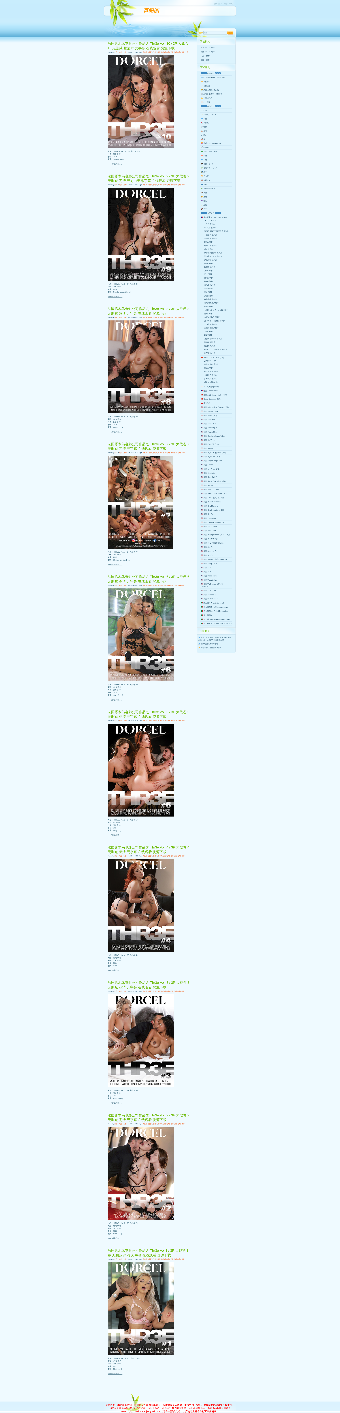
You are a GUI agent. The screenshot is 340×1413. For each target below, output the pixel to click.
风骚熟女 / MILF (209, 115)
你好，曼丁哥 (208, 164)
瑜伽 (205, 205)
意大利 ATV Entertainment (213, 603)
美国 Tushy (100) (210, 564)
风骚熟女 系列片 (210, 260)
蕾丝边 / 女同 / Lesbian (212, 143)
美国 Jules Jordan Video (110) (214, 494)
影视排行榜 (207, 98)
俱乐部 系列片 (209, 285)
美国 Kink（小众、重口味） (214, 498)
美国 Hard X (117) (210, 477)
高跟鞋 (206, 123)
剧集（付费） (206, 60)
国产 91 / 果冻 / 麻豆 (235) (213, 358)
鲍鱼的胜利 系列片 (211, 364)
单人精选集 (208, 249)
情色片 (145, 52)
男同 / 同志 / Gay (210, 152)
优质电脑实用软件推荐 (209, 644)
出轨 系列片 (208, 368)
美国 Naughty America (212, 502)
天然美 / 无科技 (209, 189)
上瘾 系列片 (208, 332)
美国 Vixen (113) (209, 595)
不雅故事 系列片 (210, 235)
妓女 (205, 139)
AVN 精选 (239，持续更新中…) (215, 78)
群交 (205, 172)
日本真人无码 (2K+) (211, 387)
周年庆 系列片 (209, 353)
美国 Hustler (208, 485)
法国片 (150, 52)
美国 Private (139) (210, 527)
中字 (186, 52)
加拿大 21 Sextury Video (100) (215, 395)
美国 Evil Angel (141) (211, 469)
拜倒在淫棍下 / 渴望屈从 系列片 (216, 231)
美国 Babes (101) (210, 415)
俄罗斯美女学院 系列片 (213, 253)
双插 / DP (207, 180)
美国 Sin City (208, 555)
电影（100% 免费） (208, 48)
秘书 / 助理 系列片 (211, 303)
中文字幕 (206, 102)
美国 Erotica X (209, 465)
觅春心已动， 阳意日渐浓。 (224, 4)
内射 (205, 160)
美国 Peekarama (209, 518)
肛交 (205, 119)
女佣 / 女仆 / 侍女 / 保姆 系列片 (216, 310)
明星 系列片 (208, 306)
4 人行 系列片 (209, 224)
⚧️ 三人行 (205, 176)
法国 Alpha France (210, 391)
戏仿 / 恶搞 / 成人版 (211, 90)
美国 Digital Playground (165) (214, 452)
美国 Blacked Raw (210, 432)
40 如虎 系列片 (210, 228)
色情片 (155, 52)
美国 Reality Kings (210, 539)
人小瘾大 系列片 (210, 324)
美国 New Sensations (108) (213, 510)
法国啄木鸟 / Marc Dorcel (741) (215, 217)
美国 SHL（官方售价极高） (214, 543)
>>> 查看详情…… (115, 164)
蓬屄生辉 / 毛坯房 (210, 168)
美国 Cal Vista (208, 440)
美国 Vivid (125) (209, 591)
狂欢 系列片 (208, 292)
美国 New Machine (210, 506)
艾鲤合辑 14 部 (210, 361)
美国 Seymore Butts (211, 551)
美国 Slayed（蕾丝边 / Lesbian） (216, 559)
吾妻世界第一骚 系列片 (213, 339)
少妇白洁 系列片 (210, 375)
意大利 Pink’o (208, 615)
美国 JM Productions (211, 489)
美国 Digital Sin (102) (211, 457)
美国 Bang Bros (209, 420)
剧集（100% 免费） (208, 52)
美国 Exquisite (209, 473)
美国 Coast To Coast (211, 444)
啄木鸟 (160, 52)
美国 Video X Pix (210, 580)
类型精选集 (208, 296)
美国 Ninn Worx (209, 514)
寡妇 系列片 (208, 271)
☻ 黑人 (204, 135)
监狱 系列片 (208, 278)
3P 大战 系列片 (210, 221)
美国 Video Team (210, 576)
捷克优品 (206, 403)
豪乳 (205, 131)
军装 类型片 (208, 289)
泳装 (205, 201)
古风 (205, 127)
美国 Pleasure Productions (213, 522)
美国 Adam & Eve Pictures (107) (216, 407)
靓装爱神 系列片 (210, 299)
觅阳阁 (153, 11)
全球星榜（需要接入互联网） (212, 648)
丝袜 (205, 184)
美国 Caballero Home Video (214, 436)
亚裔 (205, 193)
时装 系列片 (208, 335)
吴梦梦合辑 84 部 (211, 382)
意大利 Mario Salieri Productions (215, 611)
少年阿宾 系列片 (210, 379)
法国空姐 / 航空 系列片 (213, 256)
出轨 (205, 110)
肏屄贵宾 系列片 (210, 238)
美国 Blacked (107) (210, 428)
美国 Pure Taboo (209, 531)
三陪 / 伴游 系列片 (211, 328)
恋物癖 (206, 147)
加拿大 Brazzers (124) (211, 399)
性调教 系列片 (209, 346)
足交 (205, 209)
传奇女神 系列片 (210, 246)
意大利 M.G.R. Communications (215, 607)
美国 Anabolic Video (211, 411)
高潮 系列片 (208, 263)
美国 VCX (207, 572)
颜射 (205, 197)
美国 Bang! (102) (209, 424)
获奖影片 (206, 82)
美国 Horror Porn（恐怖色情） (215, 481)
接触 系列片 (208, 281)
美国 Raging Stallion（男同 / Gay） (217, 535)
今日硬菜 (206, 86)
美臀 (205, 156)
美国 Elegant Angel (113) (212, 461)
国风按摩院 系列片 (211, 371)
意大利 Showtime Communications (216, 619)
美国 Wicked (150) (210, 599)
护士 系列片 (208, 274)
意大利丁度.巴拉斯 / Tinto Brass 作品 (217, 623)
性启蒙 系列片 (209, 342)
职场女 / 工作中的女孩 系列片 (215, 349)
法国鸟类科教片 (168, 52)
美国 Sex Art (208, 547)
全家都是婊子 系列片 (212, 317)
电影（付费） (123, 52)
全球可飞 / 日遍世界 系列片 (214, 321)
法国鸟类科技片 (179, 52)
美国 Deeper (208, 448)
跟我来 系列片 (209, 267)
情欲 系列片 (208, 314)
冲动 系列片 (208, 242)
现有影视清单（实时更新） (213, 94)
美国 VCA (207, 568)
